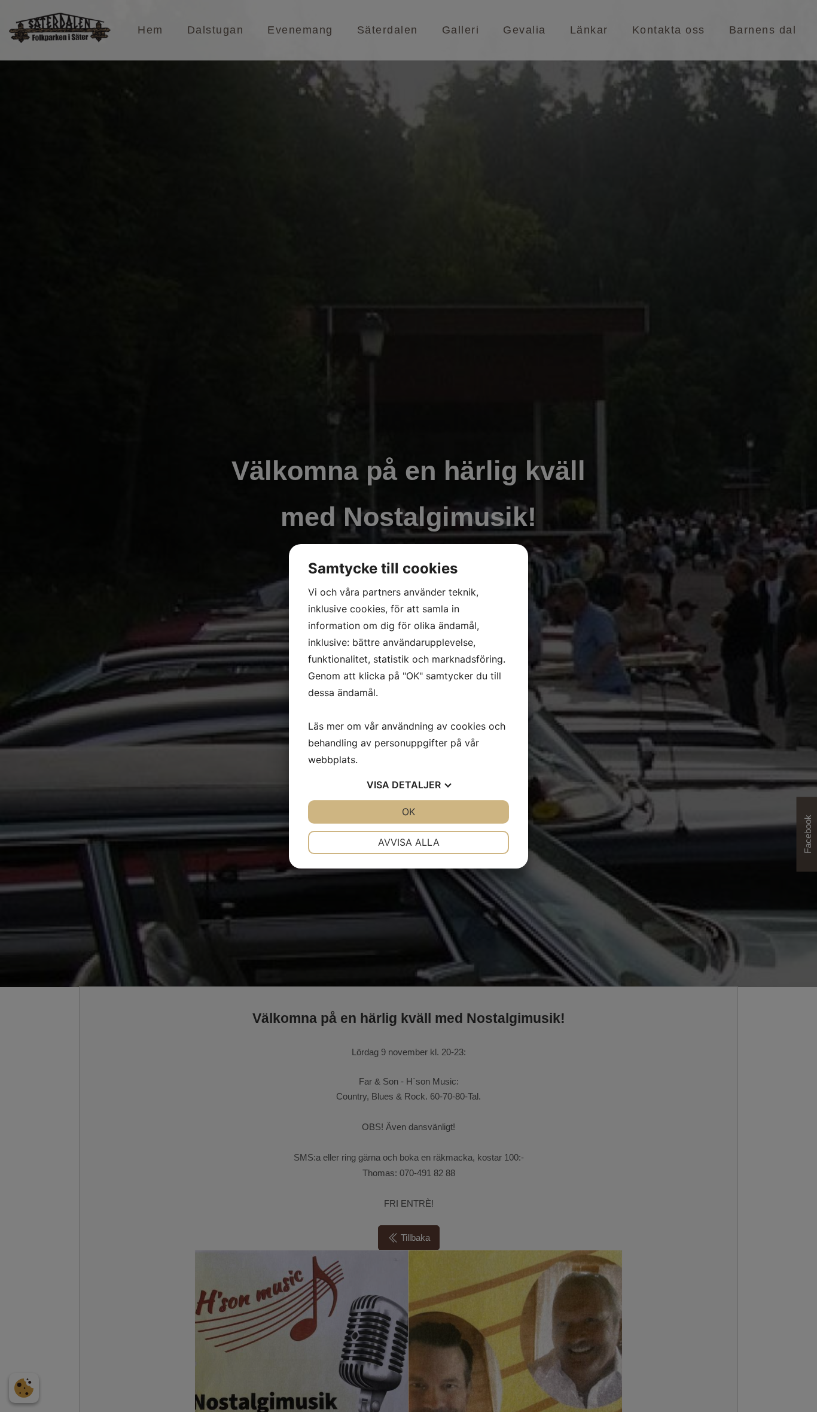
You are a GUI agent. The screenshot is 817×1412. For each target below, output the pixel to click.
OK (408, 812)
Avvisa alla (409, 842)
